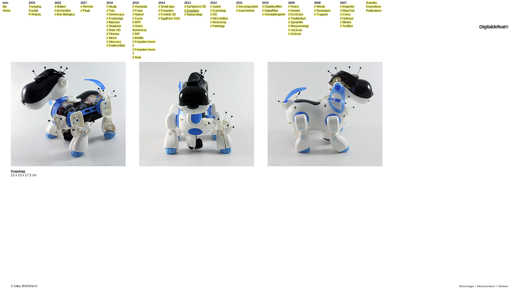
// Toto (111, 10)
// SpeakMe (295, 22)
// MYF (136, 22)
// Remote (87, 6)
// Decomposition (247, 6)
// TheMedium (297, 18)
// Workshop (218, 22)
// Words (319, 6)
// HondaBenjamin (273, 14)
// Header (294, 10)
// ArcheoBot (63, 10)
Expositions (373, 6)
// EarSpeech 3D (195, 6)
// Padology (217, 26)
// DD (213, 14)
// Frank (137, 10)
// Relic (136, 57)
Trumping (35, 6)
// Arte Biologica (65, 14)
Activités (371, 2)
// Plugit (85, 10)
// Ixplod (215, 6)
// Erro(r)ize (295, 14)
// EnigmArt (347, 6)
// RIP (136, 33)
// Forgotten (166, 10)
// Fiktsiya (113, 33)
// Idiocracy (114, 41)
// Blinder (345, 22)
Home (7, 10)
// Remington (322, 10)
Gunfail (33, 10)
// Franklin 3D (167, 14)
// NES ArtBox (219, 18)
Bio (5, 6)
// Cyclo (137, 18)
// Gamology (218, 10)
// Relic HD (114, 30)
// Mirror (112, 37)
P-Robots (35, 14)
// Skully (112, 6)
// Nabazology (193, 14)
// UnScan (294, 33)
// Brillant (60, 6)
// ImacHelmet (245, 10)
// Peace (293, 6)
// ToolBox (346, 26)
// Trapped (321, 14)
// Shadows (114, 26)
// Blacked (113, 22)
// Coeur (345, 14)
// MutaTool (347, 10)
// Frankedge (115, 18)
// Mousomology (298, 26)
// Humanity (139, 6)
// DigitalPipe (270, 10)
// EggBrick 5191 (169, 18)
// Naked (138, 14)
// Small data (166, 6)
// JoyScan (295, 30)
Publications (374, 10)
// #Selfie (138, 37)
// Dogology (191, 10)
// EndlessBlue (116, 45)
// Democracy (115, 14)
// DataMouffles (272, 6)
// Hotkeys (347, 18)
